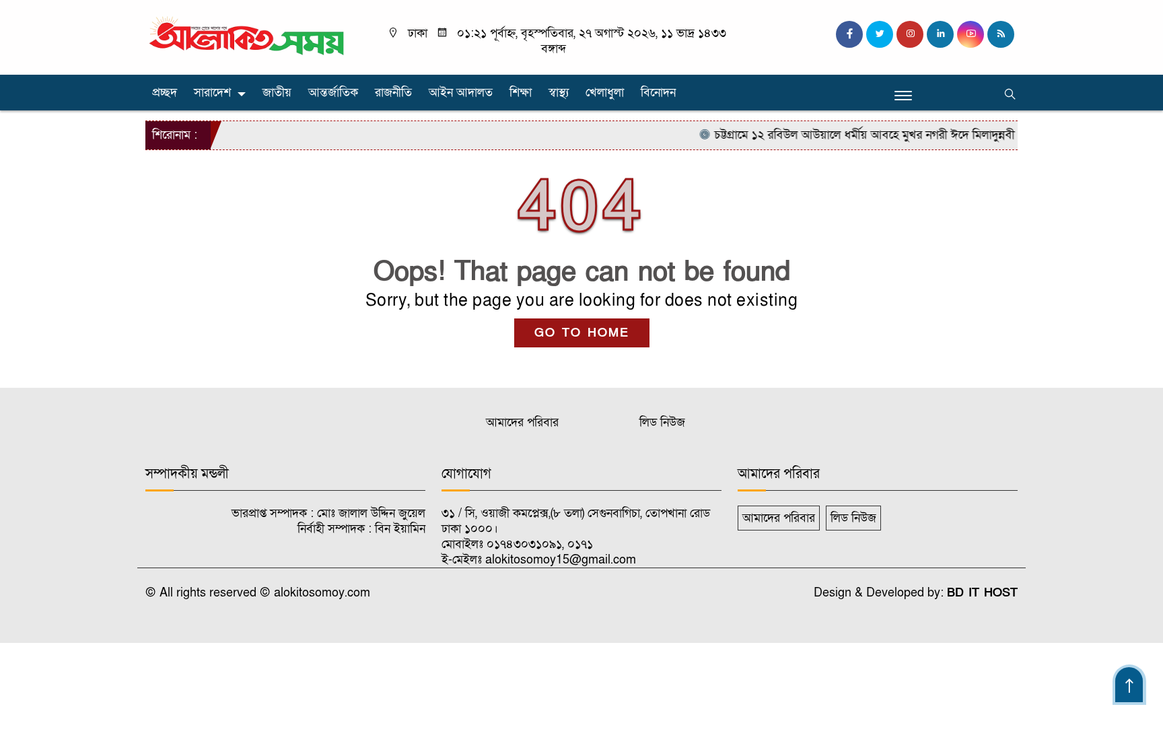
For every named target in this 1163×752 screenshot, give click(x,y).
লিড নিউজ (662, 422)
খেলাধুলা (605, 92)
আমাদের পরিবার (522, 422)
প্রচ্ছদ (164, 92)
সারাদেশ (212, 92)
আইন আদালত (461, 92)
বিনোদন (658, 92)
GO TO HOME (581, 333)
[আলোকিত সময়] (248, 36)
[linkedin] (940, 34)
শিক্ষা (520, 92)
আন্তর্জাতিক (333, 92)
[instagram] (909, 34)
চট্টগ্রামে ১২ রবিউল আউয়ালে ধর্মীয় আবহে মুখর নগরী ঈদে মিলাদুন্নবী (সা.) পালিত (879, 135)
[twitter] (879, 34)
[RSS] (1000, 34)
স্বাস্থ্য (559, 92)
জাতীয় (276, 92)
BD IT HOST (982, 593)
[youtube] (970, 34)
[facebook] (849, 34)
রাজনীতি (393, 92)
